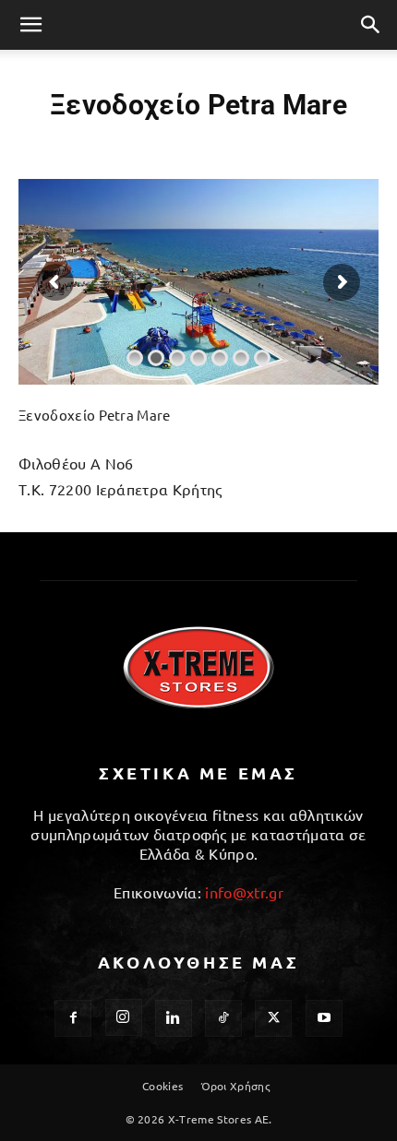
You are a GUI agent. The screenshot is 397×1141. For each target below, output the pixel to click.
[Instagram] (123, 1017)
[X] (273, 1018)
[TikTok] (223, 1018)
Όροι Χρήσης (236, 1085)
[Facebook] (72, 1018)
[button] (31, 25)
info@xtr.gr (244, 892)
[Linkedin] (173, 1018)
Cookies (162, 1085)
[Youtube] (324, 1018)
